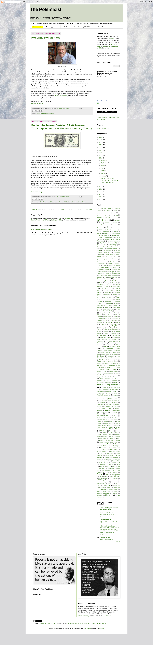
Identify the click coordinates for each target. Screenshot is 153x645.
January (103, 176)
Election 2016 (105, 288)
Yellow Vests (106, 491)
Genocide (117, 311)
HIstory (102, 327)
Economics (56, 202)
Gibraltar (99, 314)
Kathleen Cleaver (113, 361)
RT (104, 444)
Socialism (107, 457)
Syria (118, 464)
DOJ (106, 277)
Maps (106, 375)
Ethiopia (106, 297)
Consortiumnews (105, 537)
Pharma (99, 421)
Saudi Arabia (113, 449)
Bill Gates (101, 230)
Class (101, 254)
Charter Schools (115, 246)
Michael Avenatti (103, 389)
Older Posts (88, 209)
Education (109, 284)
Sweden (111, 464)
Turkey (101, 476)
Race (104, 432)
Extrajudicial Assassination (106, 299)
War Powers (116, 485)
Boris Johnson (116, 233)
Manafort (99, 375)
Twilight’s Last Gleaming (106, 539)
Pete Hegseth (103, 419)
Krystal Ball (106, 363)
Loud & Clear (111, 369)
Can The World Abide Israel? (42, 230)
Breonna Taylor (115, 235)
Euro (111, 297)
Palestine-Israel (102, 416)
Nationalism (114, 397)
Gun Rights (108, 322)
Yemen (115, 491)
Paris (115, 415)
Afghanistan (107, 210)
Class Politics (109, 254)
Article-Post (39, 113)
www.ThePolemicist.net (48, 623)
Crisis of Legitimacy (114, 265)
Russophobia (113, 447)
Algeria (106, 214)
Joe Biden (100, 356)
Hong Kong (110, 327)
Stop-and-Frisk (116, 460)
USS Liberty (100, 480)
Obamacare (116, 410)
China (99, 250)
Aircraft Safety (101, 212)
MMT (65, 202)
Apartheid (99, 217)
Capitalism (117, 241)
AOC (116, 215)
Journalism (111, 360)
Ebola (100, 282)
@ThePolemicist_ (83, 616)
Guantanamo (114, 320)
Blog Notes (106, 231)
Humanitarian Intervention (111, 329)
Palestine (115, 413)
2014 (101, 194)
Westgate (109, 487)
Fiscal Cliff (102, 303)
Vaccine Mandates (112, 480)
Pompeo (115, 425)
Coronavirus (101, 263)
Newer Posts (36, 209)
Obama (107, 410)
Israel (106, 346)
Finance (61, 202)
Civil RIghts (117, 252)
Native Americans (101, 399)
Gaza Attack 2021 (108, 309)
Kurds (113, 363)
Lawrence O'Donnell (114, 365)
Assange (117, 220)
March (103, 173)
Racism (99, 434)
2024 (101, 142)
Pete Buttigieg (116, 417)
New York (108, 404)
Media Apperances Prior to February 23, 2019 (76, 27)
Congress (112, 258)
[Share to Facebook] (40, 111)
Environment (111, 296)
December (104, 160)
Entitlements (100, 296)
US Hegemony (114, 478)
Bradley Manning (104, 235)
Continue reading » (37, 103)
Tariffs (108, 466)
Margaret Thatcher (102, 377)
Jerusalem (101, 352)
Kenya (99, 363)
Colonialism (100, 258)
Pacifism (108, 413)
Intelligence (100, 341)
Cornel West (113, 261)
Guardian (99, 322)
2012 (101, 199)
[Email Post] (80, 108)
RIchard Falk (109, 440)
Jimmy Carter (105, 354)
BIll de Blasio (116, 228)
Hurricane (106, 331)
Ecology (107, 282)
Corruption (110, 263)
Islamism (99, 346)
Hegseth (99, 326)
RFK (118, 438)
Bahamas (115, 224)
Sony (105, 459)
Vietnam (111, 483)
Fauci (100, 301)
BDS (110, 226)
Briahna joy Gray (109, 237)
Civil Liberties (108, 252)
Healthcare (113, 324)
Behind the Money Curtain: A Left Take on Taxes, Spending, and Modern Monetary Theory (61, 127)
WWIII (98, 491)
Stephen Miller (106, 460)
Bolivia (99, 233)
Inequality (114, 339)
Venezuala (100, 484)
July (102, 168)
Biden (108, 228)
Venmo (109, 46)
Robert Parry (50, 113)
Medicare (105, 387)
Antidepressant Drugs (102, 215)
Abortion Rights (106, 208)
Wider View (117, 487)
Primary (117, 429)
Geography (103, 313)
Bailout (99, 226)
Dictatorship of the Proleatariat (109, 275)
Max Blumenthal (112, 380)
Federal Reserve (109, 301)
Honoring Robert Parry (45, 37)
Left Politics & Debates (113, 367)
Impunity (115, 337)
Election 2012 (115, 286)
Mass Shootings (105, 378)
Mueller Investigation (103, 395)
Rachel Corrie (113, 432)
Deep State (111, 271)
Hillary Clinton (115, 326)
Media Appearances (108, 385)
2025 (101, 140)
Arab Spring (108, 217)
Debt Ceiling (102, 271)
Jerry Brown (116, 350)
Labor (104, 365)
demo (107, 273)
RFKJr (101, 440)
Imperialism (116, 335)
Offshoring (114, 412)
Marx (111, 377)
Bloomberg (115, 231)
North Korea (101, 408)
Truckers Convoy (112, 472)
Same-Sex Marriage (102, 449)
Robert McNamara (104, 442)
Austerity (99, 224)
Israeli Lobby (115, 346)
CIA (114, 250)
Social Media (109, 455)
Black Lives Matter (112, 230)
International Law (110, 341)
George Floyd (113, 313)
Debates (106, 269)
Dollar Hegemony (113, 277)
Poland (106, 421)
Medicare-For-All (115, 387)
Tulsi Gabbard (116, 474)
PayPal (104, 46)
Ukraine (117, 476)
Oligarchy (99, 413)
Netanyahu (100, 404)
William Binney (113, 489)
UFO (111, 476)
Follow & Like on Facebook (104, 101)
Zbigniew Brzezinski (103, 493)
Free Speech (101, 305)
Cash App (115, 46)
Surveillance (103, 464)
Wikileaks (103, 489)
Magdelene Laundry (108, 373)
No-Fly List (115, 406)
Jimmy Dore (115, 354)
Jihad (108, 352)
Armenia (116, 217)
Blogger (101, 628)
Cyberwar (99, 269)
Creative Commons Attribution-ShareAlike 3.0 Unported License (87, 623)
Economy (100, 284)
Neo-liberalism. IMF (114, 400)
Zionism (108, 495)
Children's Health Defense (108, 526)
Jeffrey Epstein (109, 348)
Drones (107, 281)
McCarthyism (100, 382)
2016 (101, 189)
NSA (110, 408)
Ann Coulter (114, 214)
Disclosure (99, 277)
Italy (101, 348)
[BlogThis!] (35, 111)
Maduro (99, 373)
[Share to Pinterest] (42, 111)
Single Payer (109, 453)
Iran (105, 343)
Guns (118, 322)
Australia (107, 224)
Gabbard (99, 307)
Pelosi (107, 417)
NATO (110, 399)
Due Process (116, 281)
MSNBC (116, 393)
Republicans (102, 438)
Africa (115, 210)
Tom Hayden (111, 468)
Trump (99, 474)
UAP (106, 476)
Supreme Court (115, 462)
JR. (117, 360)
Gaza (106, 307)
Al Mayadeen (111, 212)
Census (99, 246)
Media (45, 113)
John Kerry (102, 360)
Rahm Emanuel (108, 434)
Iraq (106, 344)
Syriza (102, 466)
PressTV (108, 429)
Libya (101, 369)
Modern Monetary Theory (75, 202)
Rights (118, 440)
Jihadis (114, 352)
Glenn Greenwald (109, 314)
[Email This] (33, 111)
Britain (100, 239)
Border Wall (106, 233)
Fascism (117, 299)
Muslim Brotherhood (102, 397)
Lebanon (101, 367)
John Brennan (106, 358)
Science (101, 453)
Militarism (108, 391)
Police (111, 421)
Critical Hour (104, 267)
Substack (111, 38)
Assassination (105, 222)
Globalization (107, 316)
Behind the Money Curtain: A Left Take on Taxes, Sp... (109, 181)
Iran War (112, 343)
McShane (108, 382)
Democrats (116, 273)
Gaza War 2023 (107, 311)
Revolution (111, 438)
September (104, 163)
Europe (117, 298)
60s (98, 208)
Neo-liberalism (103, 400)
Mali (117, 373)
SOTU (110, 459)
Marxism (117, 377)
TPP (113, 470)
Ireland (111, 344)
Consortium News (102, 261)
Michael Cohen (114, 389)
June (102, 171)
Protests (111, 431)
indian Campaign (102, 339)
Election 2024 (108, 290)
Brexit (100, 237)
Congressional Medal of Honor (107, 259)
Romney (99, 444)
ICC (112, 331)
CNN (105, 256)
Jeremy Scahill (107, 350)
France (116, 303)
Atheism (115, 222)
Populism (110, 427)
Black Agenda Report (106, 513)
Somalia (99, 459)
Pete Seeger (113, 419)
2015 (101, 191)
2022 (101, 147)
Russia (109, 444)
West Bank (102, 487)
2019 (101, 155)
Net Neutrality (113, 402)
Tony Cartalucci (106, 470)
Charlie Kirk (106, 246)
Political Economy (108, 423)
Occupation (103, 412)
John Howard (116, 358)
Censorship (112, 245)
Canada (109, 241)
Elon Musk (107, 294)
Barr (105, 226)
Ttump (108, 474)
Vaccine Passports (102, 481)
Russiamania (103, 447)
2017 (101, 186)
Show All (118, 541)
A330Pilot (88, 628)
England (115, 294)
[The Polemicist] (98, 103)
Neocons (102, 402)
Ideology (106, 333)
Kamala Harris (101, 361)
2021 (101, 150)
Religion (117, 436)
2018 (101, 158)
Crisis (104, 265)
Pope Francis (101, 427)
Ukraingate (104, 478)
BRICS (118, 237)
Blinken (99, 231)
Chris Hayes (107, 250)
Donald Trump (103, 279)
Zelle (100, 48)
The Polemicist (106, 616)
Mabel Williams (113, 371)
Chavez (101, 248)
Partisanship (100, 417)
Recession (105, 436)
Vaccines (114, 481)
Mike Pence (100, 391)
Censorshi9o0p (101, 244)
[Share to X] (37, 111)
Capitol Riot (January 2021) (108, 243)
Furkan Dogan (113, 305)
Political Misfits (106, 425)
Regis (111, 436)
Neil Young (117, 399)
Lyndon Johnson (101, 371)
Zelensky (115, 493)
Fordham (109, 303)
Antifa (111, 215)
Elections (108, 292)
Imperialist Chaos (105, 337)
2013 (101, 197)
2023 (101, 145)
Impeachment (102, 335)
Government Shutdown (103, 318)
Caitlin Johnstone (105, 519)
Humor (99, 331)
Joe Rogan (111, 356)
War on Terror (107, 485)
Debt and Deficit (47, 202)
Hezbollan (106, 326)
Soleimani (115, 457)
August (103, 165)
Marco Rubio (114, 375)
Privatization (103, 431)
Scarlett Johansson (102, 451)
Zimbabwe (99, 495)
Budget (107, 239)
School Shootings (115, 451)
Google (116, 316)
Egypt (106, 286)
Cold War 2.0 (113, 256)
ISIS (116, 344)
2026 (101, 137)
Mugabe (115, 395)
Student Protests (103, 462)
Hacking (103, 324)
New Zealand (106, 406)
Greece (105, 320)
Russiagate (116, 446)
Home (62, 209)
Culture (115, 267)
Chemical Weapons (112, 248)
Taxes (84, 202)
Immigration (114, 333)
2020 (101, 153)
